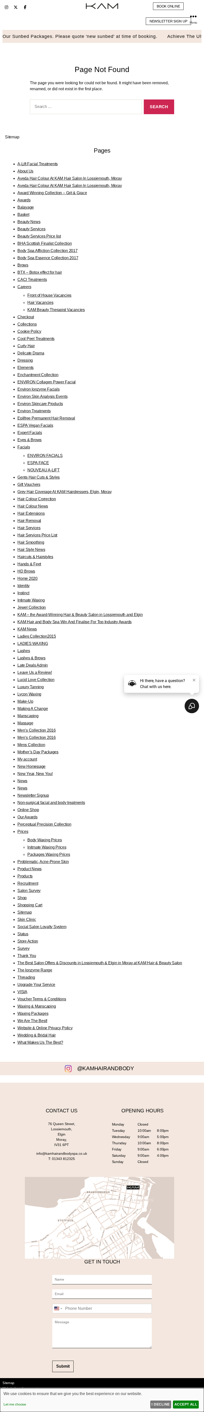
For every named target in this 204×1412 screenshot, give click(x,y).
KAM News (27, 629)
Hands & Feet (29, 564)
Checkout (25, 317)
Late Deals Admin (32, 665)
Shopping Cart (29, 905)
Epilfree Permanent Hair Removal (46, 418)
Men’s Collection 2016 (36, 730)
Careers (24, 287)
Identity (23, 586)
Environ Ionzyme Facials (38, 389)
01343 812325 (63, 1159)
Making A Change (32, 708)
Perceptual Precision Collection (44, 824)
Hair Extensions (31, 513)
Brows (22, 265)
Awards (24, 200)
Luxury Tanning (30, 687)
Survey (23, 948)
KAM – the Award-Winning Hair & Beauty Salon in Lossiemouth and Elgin (80, 615)
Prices (22, 831)
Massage (25, 723)
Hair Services (29, 528)
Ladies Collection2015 (36, 636)
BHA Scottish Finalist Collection (44, 243)
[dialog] (102, 1400)
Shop (22, 898)
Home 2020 (27, 578)
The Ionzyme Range (34, 970)
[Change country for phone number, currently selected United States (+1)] (57, 1308)
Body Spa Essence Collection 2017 (47, 258)
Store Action (27, 941)
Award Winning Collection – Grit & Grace (52, 193)
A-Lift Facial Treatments (37, 164)
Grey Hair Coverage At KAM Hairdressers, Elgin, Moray (64, 492)
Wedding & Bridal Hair (36, 1035)
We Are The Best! (32, 1021)
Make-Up (25, 701)
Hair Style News (31, 549)
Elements (25, 367)
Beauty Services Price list (39, 236)
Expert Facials (29, 433)
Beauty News (28, 222)
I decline (161, 1404)
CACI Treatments (32, 279)
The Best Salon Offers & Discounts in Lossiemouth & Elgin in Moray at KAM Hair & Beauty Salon (99, 963)
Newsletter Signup (33, 795)
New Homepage (31, 766)
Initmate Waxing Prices (46, 847)
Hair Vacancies (40, 302)
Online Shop (28, 810)
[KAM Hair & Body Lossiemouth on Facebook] (25, 7)
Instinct (23, 593)
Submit (63, 1366)
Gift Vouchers (28, 484)
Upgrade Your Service (36, 984)
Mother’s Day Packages (37, 752)
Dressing (25, 360)
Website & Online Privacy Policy (45, 1028)
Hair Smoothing (30, 542)
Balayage (25, 207)
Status (22, 934)
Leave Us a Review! (34, 672)
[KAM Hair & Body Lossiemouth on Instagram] (6, 7)
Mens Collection (31, 745)
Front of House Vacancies (49, 295)
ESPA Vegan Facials (35, 425)
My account (27, 759)
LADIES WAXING (32, 643)
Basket (23, 214)
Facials (23, 447)
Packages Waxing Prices (48, 854)
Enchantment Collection (37, 375)
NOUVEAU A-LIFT (43, 470)
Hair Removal (29, 521)
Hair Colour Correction (36, 499)
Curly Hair (26, 346)
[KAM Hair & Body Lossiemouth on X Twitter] (16, 7)
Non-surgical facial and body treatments (51, 802)
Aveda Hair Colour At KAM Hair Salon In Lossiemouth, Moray (69, 178)
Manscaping (28, 716)
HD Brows (26, 571)
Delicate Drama (30, 353)
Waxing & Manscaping (36, 1006)
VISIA (22, 992)
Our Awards (27, 817)
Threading (26, 977)
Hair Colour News (32, 506)
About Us (25, 171)
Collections (27, 324)
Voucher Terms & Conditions (41, 999)
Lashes (23, 651)
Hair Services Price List (37, 535)
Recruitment (27, 883)
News (22, 781)
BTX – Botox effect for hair (39, 272)
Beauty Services (31, 229)
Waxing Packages (32, 1013)
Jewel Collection (31, 607)
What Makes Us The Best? (40, 1042)
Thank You (26, 956)
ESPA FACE (38, 463)
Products (25, 876)
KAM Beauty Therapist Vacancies (56, 310)
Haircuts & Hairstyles (35, 557)
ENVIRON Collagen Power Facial (46, 382)
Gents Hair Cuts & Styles (38, 477)
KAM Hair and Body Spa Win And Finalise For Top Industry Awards (74, 622)
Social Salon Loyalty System (41, 927)
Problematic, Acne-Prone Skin (43, 862)
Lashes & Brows (31, 658)
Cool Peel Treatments (35, 339)
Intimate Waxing (31, 600)
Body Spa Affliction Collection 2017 (47, 251)
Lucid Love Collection (35, 680)
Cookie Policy (29, 331)
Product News (29, 869)
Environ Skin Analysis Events (42, 396)
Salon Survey (29, 890)
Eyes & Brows (29, 440)
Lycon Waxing (29, 694)
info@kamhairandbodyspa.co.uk (61, 1153)
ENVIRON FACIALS (44, 455)
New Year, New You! (35, 774)
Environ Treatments (34, 411)
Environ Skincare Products (40, 404)
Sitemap (24, 912)
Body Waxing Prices (44, 840)
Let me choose (14, 1404)
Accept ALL (186, 1404)
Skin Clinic (26, 919)
